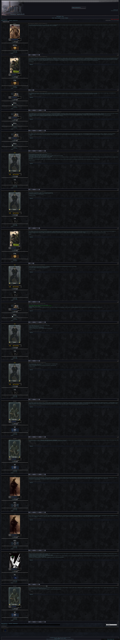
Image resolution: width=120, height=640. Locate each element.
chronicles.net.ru (52, 637)
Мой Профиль (59, 16)
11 (16, 433)
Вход (62, 16)
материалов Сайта (57, 639)
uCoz (65, 638)
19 (16, 224)
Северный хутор (15, 20)
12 (45, 362)
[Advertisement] (60, 635)
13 (46, 401)
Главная (114, 9)
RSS (117, 9)
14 (16, 51)
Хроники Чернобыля (4, 20)
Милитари (10, 20)
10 (44, 303)
